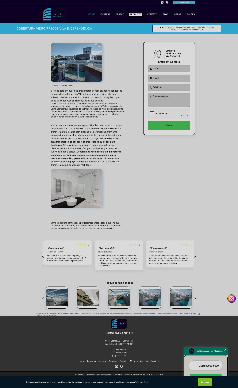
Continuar (205, 382)
